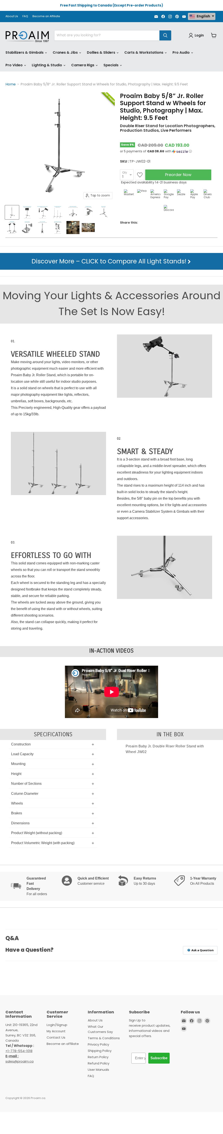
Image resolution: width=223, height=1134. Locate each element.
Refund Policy (98, 1063)
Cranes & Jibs (66, 52)
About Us (11, 16)
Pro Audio (181, 52)
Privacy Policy (98, 1044)
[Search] (165, 35)
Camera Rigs (83, 65)
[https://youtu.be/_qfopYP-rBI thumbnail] (88, 227)
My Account (56, 1031)
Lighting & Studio (47, 65)
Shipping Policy (100, 1050)
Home (10, 84)
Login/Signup (57, 1025)
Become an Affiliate (46, 16)
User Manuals (98, 1069)
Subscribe (158, 1058)
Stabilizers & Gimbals (24, 52)
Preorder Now (178, 174)
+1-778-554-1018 (18, 1051)
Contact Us (56, 1037)
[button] (169, 151)
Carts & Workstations (144, 52)
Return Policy (98, 1057)
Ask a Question (202, 950)
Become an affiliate (63, 1043)
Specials (111, 65)
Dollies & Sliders (101, 52)
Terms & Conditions (104, 1038)
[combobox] (106, 35)
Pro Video (14, 65)
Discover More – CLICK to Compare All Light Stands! (110, 261)
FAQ (25, 16)
